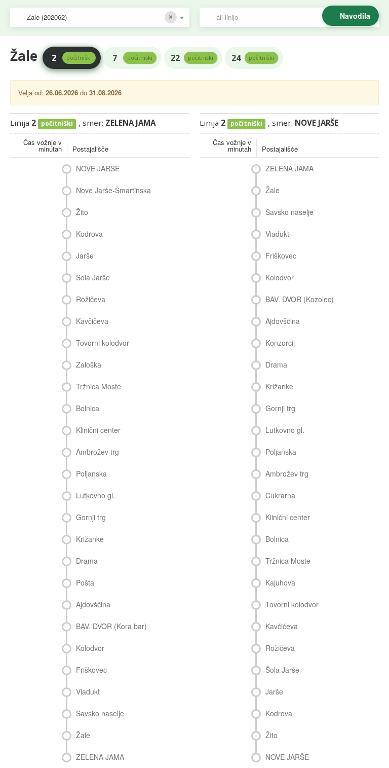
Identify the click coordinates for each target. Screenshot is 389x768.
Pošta (85, 582)
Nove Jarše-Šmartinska (113, 190)
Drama (87, 561)
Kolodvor (90, 648)
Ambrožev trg (97, 452)
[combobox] (99, 17)
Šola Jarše (93, 277)
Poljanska (91, 473)
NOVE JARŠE (98, 168)
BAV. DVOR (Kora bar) (111, 626)
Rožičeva (90, 299)
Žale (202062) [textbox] (47, 17)
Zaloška (88, 364)
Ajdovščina (93, 604)
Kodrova (89, 234)
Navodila (355, 16)
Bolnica (87, 408)
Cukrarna (280, 495)
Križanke (90, 539)
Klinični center (98, 430)
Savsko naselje (100, 713)
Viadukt (88, 691)
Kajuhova (280, 582)
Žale (83, 735)
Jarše (85, 255)
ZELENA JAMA (100, 757)
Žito (82, 212)
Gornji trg (91, 517)
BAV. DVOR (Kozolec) (299, 299)
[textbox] (294, 17)
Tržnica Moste (98, 386)
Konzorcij (280, 343)
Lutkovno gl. (95, 495)
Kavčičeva (92, 321)
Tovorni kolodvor (102, 343)
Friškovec (91, 670)
